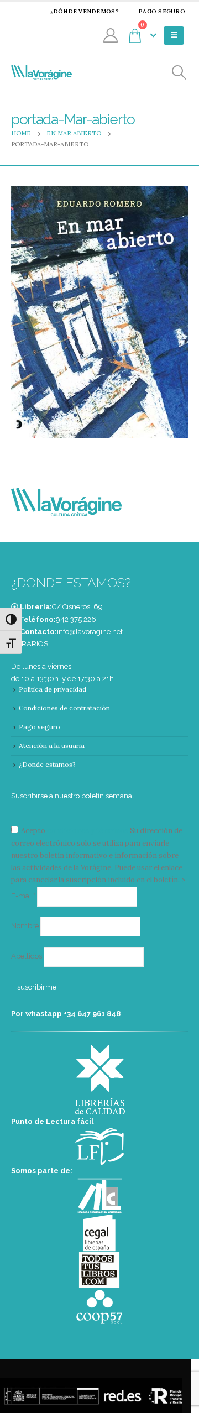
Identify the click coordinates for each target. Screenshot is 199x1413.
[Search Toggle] (179, 72)
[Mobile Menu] (174, 35)
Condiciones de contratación (64, 708)
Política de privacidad (52, 689)
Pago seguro (161, 11)
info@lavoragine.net (90, 631)
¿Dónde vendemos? (84, 11)
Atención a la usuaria (52, 745)
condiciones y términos (87, 830)
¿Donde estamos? (47, 764)
